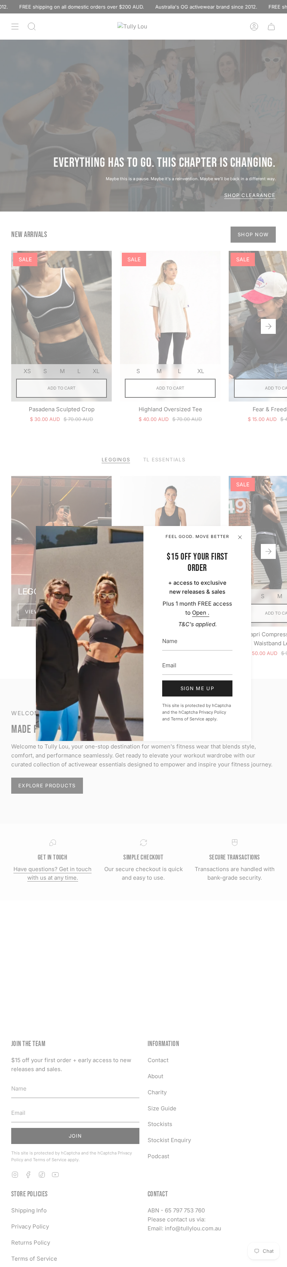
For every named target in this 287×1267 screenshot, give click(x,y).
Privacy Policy (212, 712)
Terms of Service (187, 719)
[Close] (240, 537)
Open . (200, 612)
